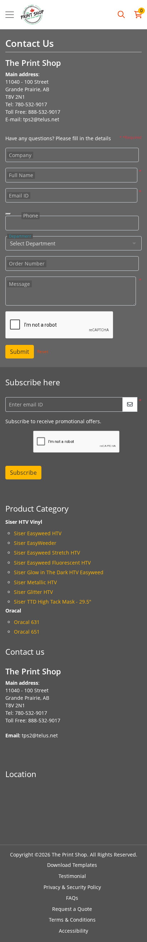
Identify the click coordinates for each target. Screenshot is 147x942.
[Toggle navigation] (9, 14)
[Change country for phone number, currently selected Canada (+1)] (8, 214)
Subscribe (23, 473)
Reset (42, 351)
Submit (19, 352)
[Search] (121, 14)
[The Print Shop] (32, 14)
